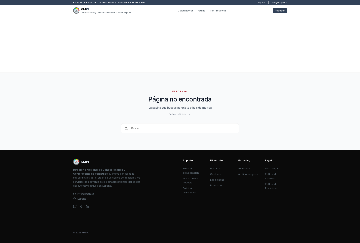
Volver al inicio (178, 114)
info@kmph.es (279, 2)
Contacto (215, 174)
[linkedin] (87, 206)
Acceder (280, 10)
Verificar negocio (248, 174)
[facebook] (81, 206)
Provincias (216, 185)
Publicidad (244, 168)
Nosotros (215, 168)
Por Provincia (218, 10)
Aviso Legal (271, 168)
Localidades (217, 179)
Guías (201, 10)
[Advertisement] (180, 44)
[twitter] (75, 206)
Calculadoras (186, 10)
